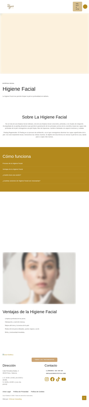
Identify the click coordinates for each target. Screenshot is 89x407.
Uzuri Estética (6, 395)
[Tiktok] (58, 379)
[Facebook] (52, 379)
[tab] (44, 163)
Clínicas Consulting (15, 399)
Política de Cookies (37, 392)
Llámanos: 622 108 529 (54, 370)
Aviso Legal (7, 392)
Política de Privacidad (20, 392)
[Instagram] (47, 379)
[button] (77, 6)
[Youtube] (64, 379)
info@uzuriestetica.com (56, 373)
